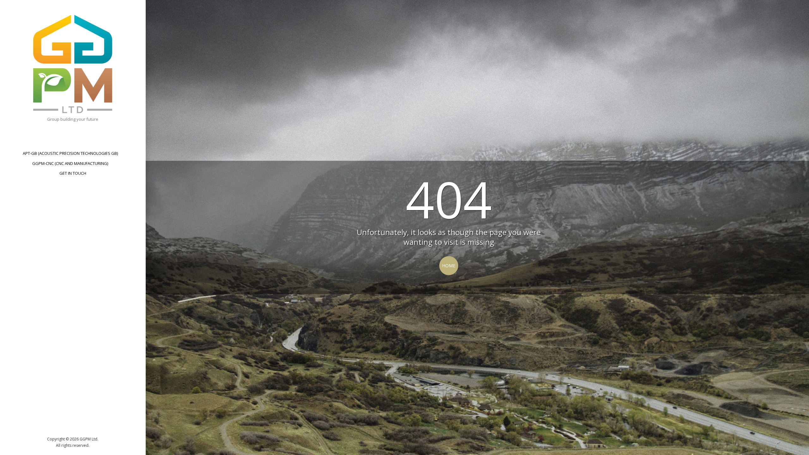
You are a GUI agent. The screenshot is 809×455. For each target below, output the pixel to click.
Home (448, 266)
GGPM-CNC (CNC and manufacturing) (70, 163)
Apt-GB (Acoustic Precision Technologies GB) (70, 153)
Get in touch (72, 173)
